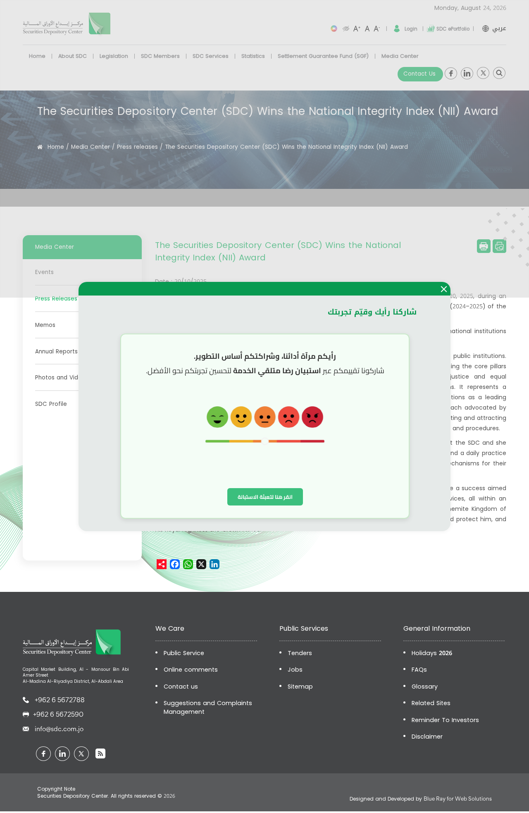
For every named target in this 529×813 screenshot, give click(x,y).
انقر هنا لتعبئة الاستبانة (265, 497)
